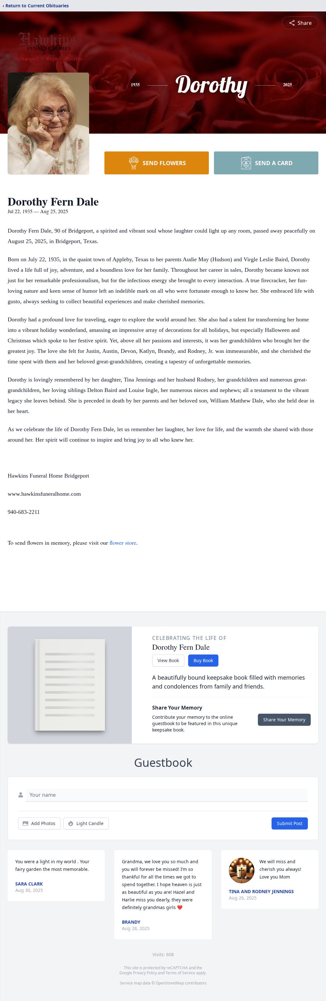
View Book (168, 660)
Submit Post (289, 823)
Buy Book (203, 660)
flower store (123, 542)
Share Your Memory (284, 720)
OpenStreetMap (170, 983)
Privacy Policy (145, 973)
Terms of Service (180, 973)
